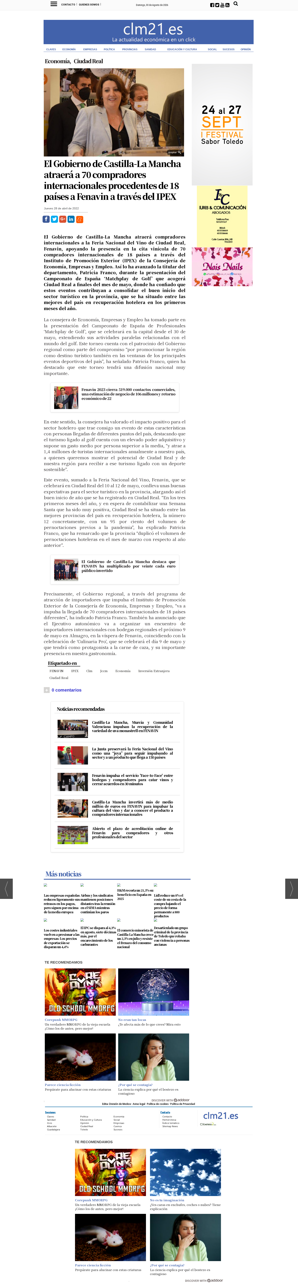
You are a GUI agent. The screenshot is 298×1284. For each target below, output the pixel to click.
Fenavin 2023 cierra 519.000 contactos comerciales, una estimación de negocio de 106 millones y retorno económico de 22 (128, 394)
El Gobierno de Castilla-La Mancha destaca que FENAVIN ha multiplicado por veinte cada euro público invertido (128, 566)
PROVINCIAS (129, 49)
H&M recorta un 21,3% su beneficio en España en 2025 (135, 894)
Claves (51, 49)
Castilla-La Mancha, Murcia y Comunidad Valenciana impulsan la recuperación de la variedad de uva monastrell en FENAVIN (132, 726)
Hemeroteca (169, 1119)
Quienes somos (89, 4)
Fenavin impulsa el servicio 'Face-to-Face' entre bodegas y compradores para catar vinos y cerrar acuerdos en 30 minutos (132, 779)
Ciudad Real (88, 61)
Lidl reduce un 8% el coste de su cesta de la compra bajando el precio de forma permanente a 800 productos (170, 905)
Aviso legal (139, 1104)
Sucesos (229, 49)
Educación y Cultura (182, 49)
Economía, (58, 61)
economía (123, 671)
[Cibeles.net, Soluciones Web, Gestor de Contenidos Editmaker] (207, 1123)
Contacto (68, 4)
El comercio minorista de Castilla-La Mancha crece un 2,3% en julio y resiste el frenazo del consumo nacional (135, 938)
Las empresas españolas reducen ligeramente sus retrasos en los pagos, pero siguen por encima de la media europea (62, 903)
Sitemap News (170, 1126)
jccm (104, 671)
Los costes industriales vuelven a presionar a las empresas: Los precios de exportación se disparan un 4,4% (61, 938)
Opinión (246, 49)
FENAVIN (56, 671)
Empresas (90, 49)
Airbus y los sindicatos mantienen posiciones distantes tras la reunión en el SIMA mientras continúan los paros (97, 903)
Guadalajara (53, 1129)
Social (212, 49)
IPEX (75, 671)
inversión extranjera (154, 671)
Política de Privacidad (182, 1104)
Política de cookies (157, 1104)
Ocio (49, 1122)
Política (109, 49)
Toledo (84, 1129)
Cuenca (118, 1126)
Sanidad (150, 49)
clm (89, 671)
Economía (69, 49)
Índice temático (170, 1122)
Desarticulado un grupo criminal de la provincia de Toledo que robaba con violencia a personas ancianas (172, 936)
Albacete (52, 1126)
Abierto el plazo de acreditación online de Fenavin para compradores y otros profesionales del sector (132, 833)
